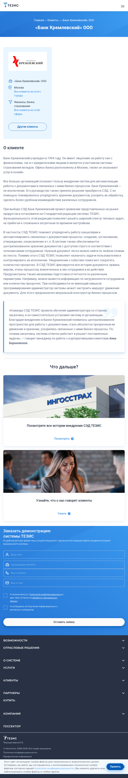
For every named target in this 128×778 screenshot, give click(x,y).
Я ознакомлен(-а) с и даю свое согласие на (36, 597)
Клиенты (53, 20)
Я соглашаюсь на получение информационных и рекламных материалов (34, 608)
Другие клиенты (27, 126)
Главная (39, 20)
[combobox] (64, 565)
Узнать (62, 513)
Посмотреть (62, 438)
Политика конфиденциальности (20, 752)
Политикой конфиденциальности (45, 594)
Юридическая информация (17, 756)
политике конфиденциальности (54, 768)
